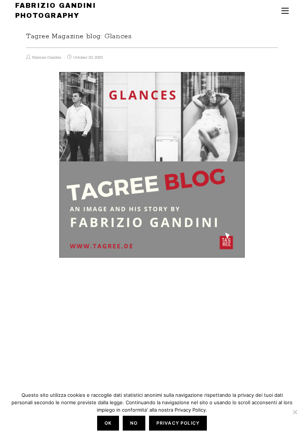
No (134, 423)
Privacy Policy (178, 423)
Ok (108, 423)
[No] (294, 412)
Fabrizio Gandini (46, 57)
